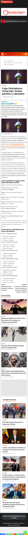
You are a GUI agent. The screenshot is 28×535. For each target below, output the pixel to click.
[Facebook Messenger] (10, 103)
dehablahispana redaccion (8, 96)
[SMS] (14, 103)
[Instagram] (12, 103)
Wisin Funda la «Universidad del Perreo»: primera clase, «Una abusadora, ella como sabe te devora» (13, 373)
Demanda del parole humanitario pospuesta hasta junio (7, 287)
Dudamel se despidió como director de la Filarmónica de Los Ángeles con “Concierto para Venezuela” (13, 320)
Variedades (4, 85)
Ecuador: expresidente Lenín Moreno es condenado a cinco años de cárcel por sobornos (13, 449)
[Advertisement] (14, 38)
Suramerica (4, 445)
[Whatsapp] (6, 103)
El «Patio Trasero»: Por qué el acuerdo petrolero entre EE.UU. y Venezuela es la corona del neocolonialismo (14, 477)
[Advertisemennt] (14, 11)
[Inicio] (2, 54)
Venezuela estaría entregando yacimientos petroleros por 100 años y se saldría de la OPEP (13, 504)
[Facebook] (2, 103)
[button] (5, 54)
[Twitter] (4, 103)
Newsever (10, 525)
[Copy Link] (16, 103)
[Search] (23, 54)
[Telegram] (8, 103)
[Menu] (5, 54)
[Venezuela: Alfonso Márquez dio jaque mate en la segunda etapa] (14, 334)
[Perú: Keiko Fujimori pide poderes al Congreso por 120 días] (14, 410)
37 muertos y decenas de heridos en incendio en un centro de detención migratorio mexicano (20, 288)
